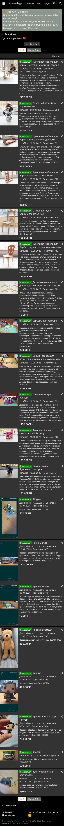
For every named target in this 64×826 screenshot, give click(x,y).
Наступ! (32, 50)
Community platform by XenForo (27, 821)
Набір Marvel (39, 542)
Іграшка (36, 673)
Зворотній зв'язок (37, 812)
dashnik (23, 778)
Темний (8, 812)
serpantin (24, 755)
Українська (9, 815)
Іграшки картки (41, 586)
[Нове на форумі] (54, 3)
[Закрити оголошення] (59, 11)
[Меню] (4, 3)
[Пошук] (60, 3)
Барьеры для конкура (44, 320)
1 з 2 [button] (22, 50)
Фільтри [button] (56, 56)
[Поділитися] (62, 62)
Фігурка (36, 499)
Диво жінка (25, 502)
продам (36, 751)
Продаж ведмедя (42, 629)
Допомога (53, 812)
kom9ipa (23, 68)
